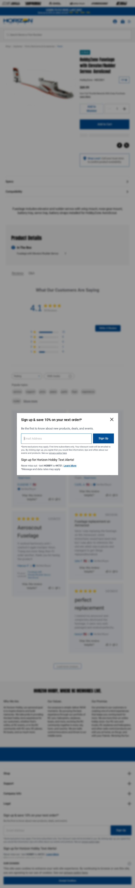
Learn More (70, 465)
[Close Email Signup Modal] (112, 419)
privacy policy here (58, 453)
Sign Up (103, 438)
